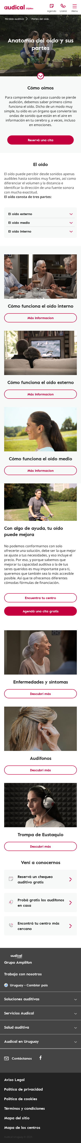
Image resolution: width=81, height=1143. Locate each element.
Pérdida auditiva (14, 19)
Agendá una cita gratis (41, 611)
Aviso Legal (14, 1079)
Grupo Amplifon (18, 962)
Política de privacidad (23, 1089)
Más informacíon (40, 317)
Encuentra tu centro (40, 597)
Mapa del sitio (16, 1118)
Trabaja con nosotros (23, 974)
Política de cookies (20, 1098)
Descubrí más (40, 693)
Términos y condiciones (24, 1108)
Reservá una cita (40, 139)
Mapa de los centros (22, 1127)
